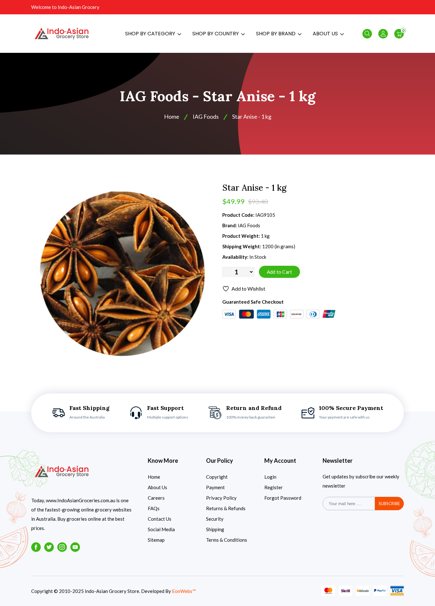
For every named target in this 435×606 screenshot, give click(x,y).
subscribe (389, 503)
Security (215, 519)
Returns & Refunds (226, 508)
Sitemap (156, 540)
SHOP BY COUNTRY (216, 33)
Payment (215, 487)
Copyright (217, 477)
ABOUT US (326, 33)
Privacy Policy (221, 498)
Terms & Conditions (226, 540)
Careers (156, 498)
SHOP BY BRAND (276, 33)
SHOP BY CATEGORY (150, 33)
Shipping (215, 529)
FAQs (154, 508)
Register (273, 487)
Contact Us (159, 519)
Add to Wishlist (248, 288)
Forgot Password (282, 498)
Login (270, 477)
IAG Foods (206, 116)
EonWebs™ (184, 591)
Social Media (161, 529)
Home (171, 116)
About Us (157, 487)
